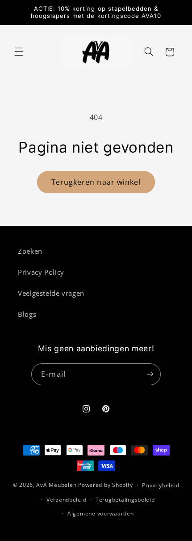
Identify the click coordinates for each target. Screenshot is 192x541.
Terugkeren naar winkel (96, 182)
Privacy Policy (41, 272)
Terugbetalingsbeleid (125, 499)
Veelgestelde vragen (51, 293)
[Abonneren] (149, 374)
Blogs (27, 314)
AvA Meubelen (56, 484)
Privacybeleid (160, 485)
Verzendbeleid (66, 499)
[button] (18, 52)
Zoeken (30, 251)
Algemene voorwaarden (100, 513)
